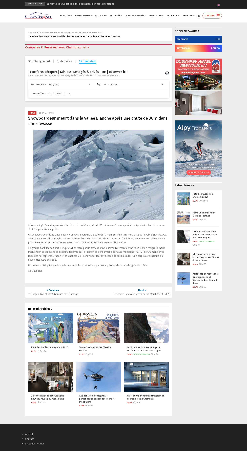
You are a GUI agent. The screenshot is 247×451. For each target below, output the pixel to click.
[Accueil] (38, 15)
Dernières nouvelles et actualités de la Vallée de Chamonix (70, 32)
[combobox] (63, 84)
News (32, 113)
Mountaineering (141, 354)
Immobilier (155, 15)
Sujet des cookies (34, 443)
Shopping (172, 15)
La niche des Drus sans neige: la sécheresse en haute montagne (80, 4)
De (32, 84)
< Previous (52, 290)
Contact (29, 438)
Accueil (32, 32)
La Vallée (65, 15)
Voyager (100, 15)
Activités (115, 15)
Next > (142, 290)
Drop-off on (38, 93)
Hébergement (83, 15)
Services (188, 15)
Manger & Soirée (135, 15)
